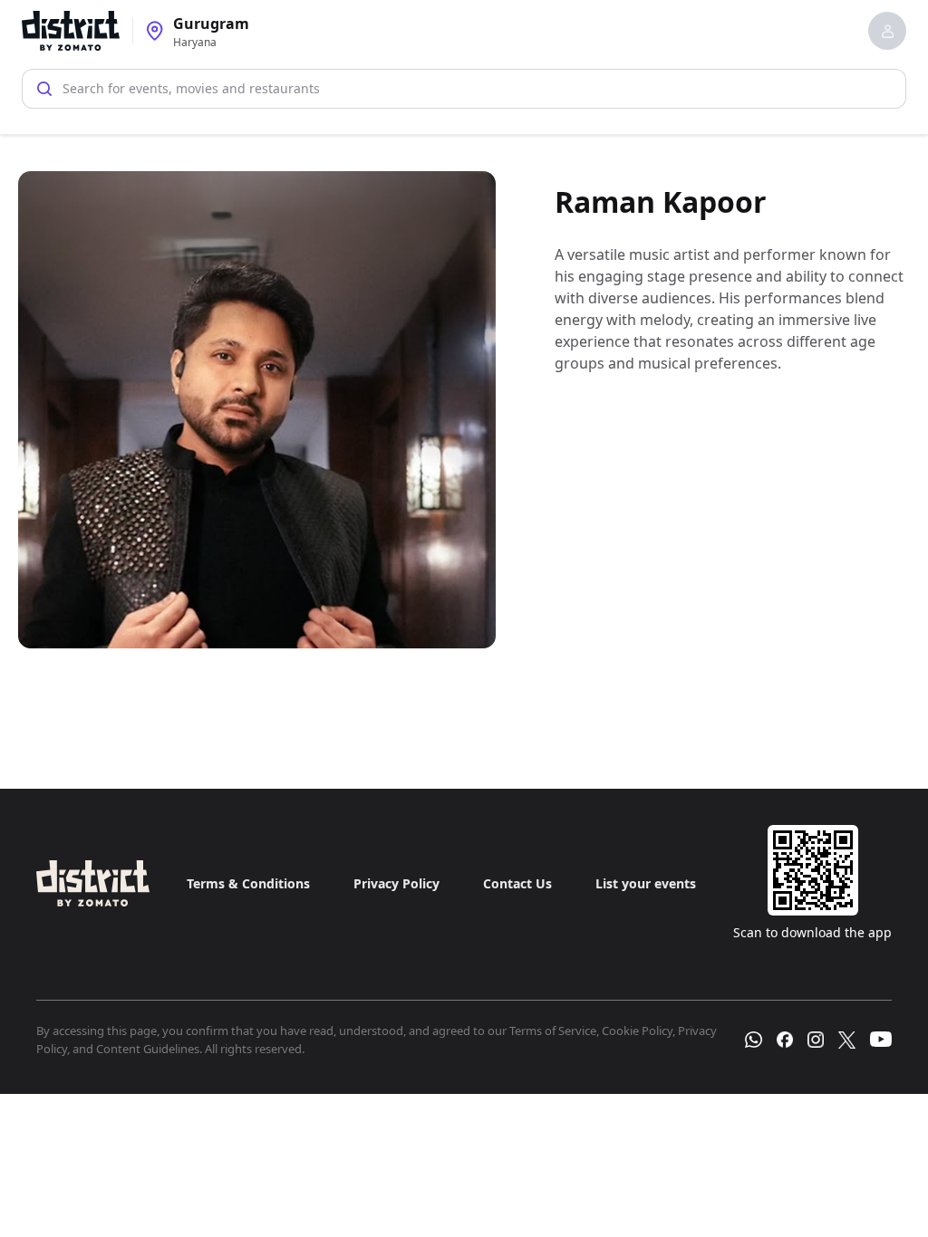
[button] (887, 31)
